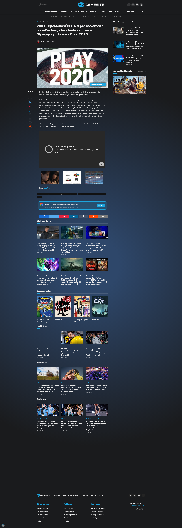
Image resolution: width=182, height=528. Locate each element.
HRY (103, 12)
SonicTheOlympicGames (97, 194)
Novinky (39, 346)
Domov (38, 17)
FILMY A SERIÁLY (81, 12)
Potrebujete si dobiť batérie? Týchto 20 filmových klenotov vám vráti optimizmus (134, 31)
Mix (38, 382)
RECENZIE (93, 12)
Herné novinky (45, 17)
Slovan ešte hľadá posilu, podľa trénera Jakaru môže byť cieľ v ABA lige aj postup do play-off (47, 425)
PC (51, 17)
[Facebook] (30, 97)
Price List (67, 521)
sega (80, 194)
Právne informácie (42, 508)
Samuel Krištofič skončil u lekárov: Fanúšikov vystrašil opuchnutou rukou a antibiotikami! (47, 352)
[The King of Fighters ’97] (82, 306)
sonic (86, 194)
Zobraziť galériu (97, 84)
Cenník (66, 518)
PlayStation (90, 241)
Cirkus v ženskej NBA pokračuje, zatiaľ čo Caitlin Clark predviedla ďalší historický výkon (71, 425)
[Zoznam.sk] (140, 509)
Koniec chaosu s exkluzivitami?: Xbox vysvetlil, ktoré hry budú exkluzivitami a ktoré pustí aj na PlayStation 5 (96, 280)
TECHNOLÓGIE (66, 12)
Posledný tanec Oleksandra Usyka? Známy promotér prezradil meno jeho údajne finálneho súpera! (96, 352)
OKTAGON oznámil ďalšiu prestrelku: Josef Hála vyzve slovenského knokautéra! (70, 352)
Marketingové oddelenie (98, 518)
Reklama (68, 504)
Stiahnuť (141, 71)
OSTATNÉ (130, 12)
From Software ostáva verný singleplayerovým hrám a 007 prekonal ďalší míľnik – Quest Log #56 (46, 247)
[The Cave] (100, 306)
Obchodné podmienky (70, 515)
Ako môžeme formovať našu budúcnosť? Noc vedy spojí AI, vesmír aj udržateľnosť (96, 387)
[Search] (142, 12)
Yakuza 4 (58, 320)
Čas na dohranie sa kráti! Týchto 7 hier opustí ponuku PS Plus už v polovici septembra (136, 59)
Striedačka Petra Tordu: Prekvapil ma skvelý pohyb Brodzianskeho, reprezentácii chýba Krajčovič (96, 426)
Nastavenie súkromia (43, 515)
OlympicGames (71, 194)
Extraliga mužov (43, 418)
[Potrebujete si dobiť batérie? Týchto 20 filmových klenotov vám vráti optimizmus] (118, 30)
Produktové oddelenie (98, 508)
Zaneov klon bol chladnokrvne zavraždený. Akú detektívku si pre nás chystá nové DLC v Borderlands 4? (47, 280)
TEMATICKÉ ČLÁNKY (116, 12)
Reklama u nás (68, 508)
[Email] (30, 121)
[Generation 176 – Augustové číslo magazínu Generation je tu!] (129, 85)
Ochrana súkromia (42, 511)
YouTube (47, 188)
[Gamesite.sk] (91, 5)
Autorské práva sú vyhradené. (137, 505)
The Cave (95, 320)
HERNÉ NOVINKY (51, 12)
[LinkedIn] (30, 112)
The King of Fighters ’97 (81, 321)
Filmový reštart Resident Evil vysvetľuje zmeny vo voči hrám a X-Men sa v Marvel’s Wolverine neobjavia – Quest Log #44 (72, 248)
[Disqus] (72, 460)
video (39, 197)
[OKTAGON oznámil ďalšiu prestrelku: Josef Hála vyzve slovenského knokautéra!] (72, 337)
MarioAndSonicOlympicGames (47, 194)
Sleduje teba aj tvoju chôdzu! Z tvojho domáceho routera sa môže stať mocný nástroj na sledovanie (135, 45)
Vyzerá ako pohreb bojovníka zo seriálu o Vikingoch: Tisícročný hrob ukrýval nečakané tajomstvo (48, 388)
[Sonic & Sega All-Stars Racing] (45, 306)
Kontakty (95, 504)
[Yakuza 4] (63, 306)
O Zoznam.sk (43, 504)
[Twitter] (30, 102)
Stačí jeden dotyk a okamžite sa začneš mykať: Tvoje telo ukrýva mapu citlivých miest (71, 388)
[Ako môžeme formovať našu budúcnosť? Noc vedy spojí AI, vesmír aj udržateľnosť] (97, 373)
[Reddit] (30, 126)
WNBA (63, 418)
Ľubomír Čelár (45, 41)
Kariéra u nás (40, 518)
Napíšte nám (40, 521)
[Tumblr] (30, 116)
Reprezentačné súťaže (94, 418)
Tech (87, 382)
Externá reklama (69, 511)
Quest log (40, 241)
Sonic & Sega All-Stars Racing (43, 321)
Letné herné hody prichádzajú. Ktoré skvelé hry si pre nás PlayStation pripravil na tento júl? (96, 247)
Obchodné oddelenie (97, 511)
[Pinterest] (30, 107)
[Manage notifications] (2, 525)
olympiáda (61, 194)
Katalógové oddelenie (97, 515)
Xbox (87, 273)
